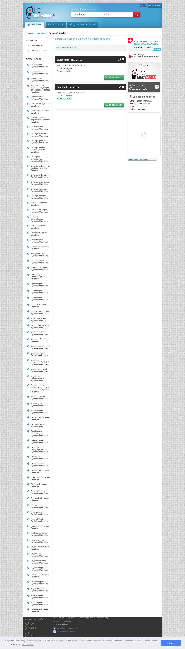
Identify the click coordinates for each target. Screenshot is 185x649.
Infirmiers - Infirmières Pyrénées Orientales (40, 312)
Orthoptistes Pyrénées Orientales (40, 471)
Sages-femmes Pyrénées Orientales (39, 589)
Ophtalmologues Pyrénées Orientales (39, 441)
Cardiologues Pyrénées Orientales (40, 112)
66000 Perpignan (64, 68)
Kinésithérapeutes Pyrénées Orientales (39, 319)
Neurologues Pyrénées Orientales (40, 418)
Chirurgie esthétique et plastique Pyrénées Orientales (40, 168)
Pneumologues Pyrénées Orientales (39, 513)
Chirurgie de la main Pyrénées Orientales (39, 135)
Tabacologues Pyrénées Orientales (39, 603)
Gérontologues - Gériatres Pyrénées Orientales (39, 276)
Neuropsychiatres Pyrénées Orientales (39, 425)
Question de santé (84, 24)
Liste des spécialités (39, 51)
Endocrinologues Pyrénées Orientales (39, 261)
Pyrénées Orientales (57, 33)
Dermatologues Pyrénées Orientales (39, 241)
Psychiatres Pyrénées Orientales (40, 548)
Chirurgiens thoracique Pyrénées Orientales (40, 176)
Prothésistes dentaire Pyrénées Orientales (40, 534)
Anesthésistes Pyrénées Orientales (39, 98)
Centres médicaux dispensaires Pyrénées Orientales (40, 120)
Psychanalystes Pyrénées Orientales (39, 541)
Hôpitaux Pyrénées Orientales (39, 305)
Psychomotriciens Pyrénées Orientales (39, 562)
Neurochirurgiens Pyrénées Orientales (39, 411)
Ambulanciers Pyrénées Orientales (39, 79)
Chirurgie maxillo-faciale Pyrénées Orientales (38, 150)
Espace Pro (153, 5)
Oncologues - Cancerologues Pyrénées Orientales (39, 433)
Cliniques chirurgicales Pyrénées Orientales (40, 211)
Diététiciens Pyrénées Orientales (40, 248)
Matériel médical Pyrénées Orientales (39, 333)
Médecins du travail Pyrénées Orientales (39, 370)
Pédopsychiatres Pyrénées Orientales (39, 492)
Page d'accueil (37, 46)
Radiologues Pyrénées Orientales (40, 576)
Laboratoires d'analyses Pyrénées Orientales (40, 326)
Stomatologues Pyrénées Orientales (39, 596)
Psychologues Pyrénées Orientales (39, 555)
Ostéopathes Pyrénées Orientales (40, 478)
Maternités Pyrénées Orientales (39, 340)
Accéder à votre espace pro (146, 55)
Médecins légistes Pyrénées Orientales (39, 354)
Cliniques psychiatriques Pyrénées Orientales (39, 219)
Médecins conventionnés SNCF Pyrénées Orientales (40, 362)
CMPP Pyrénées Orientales (38, 227)
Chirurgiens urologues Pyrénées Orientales (40, 183)
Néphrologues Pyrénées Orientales (39, 404)
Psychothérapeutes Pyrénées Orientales (39, 569)
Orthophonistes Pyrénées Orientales (39, 464)
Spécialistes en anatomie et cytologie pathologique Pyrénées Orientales (40, 88)
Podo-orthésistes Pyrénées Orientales (39, 520)
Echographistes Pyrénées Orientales (39, 255)
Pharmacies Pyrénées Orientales (40, 499)
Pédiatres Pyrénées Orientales (39, 485)
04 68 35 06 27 (116, 77)
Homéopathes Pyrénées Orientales (39, 298)
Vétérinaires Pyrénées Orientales (40, 610)
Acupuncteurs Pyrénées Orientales (39, 66)
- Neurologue (69, 60)
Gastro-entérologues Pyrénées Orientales (39, 268)
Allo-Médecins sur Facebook (68, 628)
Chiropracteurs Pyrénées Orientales (39, 128)
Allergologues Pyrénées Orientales (39, 73)
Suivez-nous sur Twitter (66, 631)
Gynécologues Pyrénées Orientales (39, 285)
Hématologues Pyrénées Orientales (39, 291)
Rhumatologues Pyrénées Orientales (39, 583)
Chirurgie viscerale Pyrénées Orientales (39, 197)
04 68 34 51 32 (116, 105)
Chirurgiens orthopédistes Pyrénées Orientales (39, 159)
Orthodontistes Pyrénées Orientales (39, 457)
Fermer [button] (170, 643)
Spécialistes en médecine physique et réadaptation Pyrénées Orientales (40, 388)
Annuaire (36, 24)
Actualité (57, 24)
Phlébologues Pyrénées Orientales (39, 506)
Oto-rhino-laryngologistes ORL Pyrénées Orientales (39, 449)
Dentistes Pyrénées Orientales (39, 234)
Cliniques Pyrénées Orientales (39, 204)
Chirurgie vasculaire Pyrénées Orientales (39, 190)
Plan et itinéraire (64, 71)
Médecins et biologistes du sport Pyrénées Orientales (39, 378)
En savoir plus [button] (27, 645)
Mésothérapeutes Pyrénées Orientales (39, 397)
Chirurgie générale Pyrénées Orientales (39, 142)
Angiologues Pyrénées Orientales (40, 105)
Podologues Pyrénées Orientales (40, 527)
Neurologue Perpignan (62, 621)
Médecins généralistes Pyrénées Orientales (40, 347)
